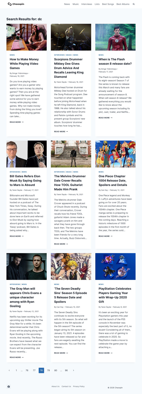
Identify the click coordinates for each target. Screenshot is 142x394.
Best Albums (123, 4)
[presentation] (26, 37)
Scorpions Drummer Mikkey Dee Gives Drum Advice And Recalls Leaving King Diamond (69, 68)
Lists (97, 4)
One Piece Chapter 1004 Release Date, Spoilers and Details (113, 180)
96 (66, 370)
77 (34, 370)
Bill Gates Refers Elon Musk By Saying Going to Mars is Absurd (25, 180)
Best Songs (108, 4)
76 (27, 370)
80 (55, 370)
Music (76, 4)
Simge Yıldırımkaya (20, 73)
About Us (55, 386)
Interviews (86, 4)
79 (48, 370)
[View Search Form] (134, 4)
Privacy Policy (79, 386)
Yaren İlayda (62, 82)
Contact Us (66, 386)
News (67, 4)
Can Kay (104, 190)
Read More (16, 122)
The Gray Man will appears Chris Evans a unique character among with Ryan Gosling (25, 297)
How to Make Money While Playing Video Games (24, 64)
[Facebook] (8, 387)
